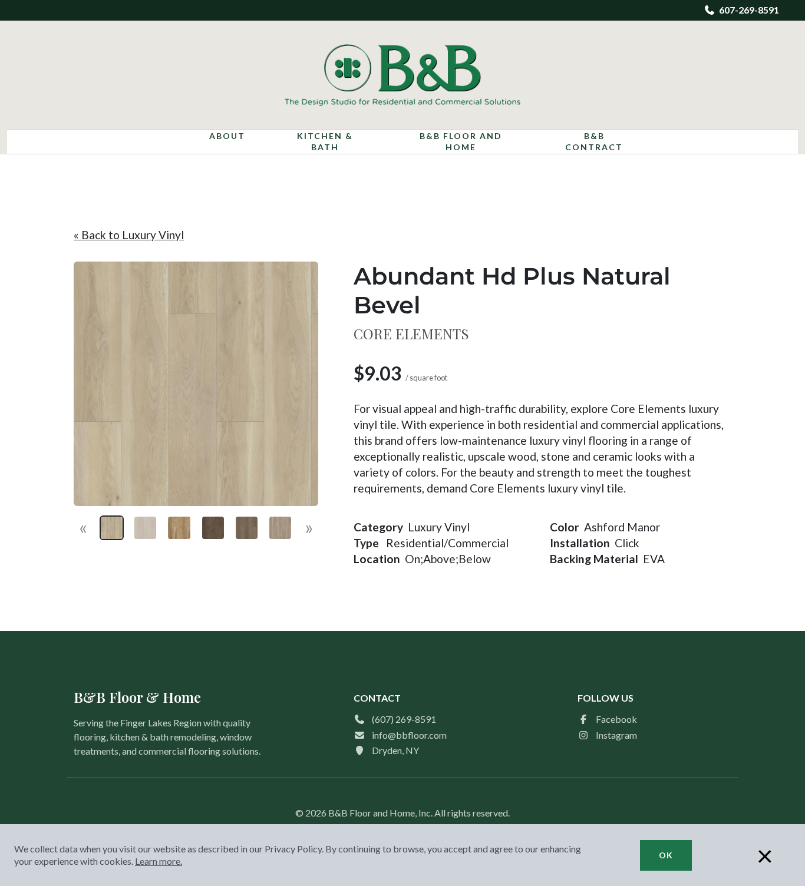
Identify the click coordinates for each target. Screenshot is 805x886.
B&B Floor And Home (461, 142)
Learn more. (158, 861)
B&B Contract (594, 142)
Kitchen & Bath (325, 142)
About (227, 136)
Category (378, 527)
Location (377, 559)
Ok (666, 855)
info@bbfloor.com (409, 734)
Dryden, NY (395, 750)
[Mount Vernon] (247, 527)
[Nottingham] (179, 527)
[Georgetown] (280, 527)
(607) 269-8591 (404, 719)
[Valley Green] (213, 527)
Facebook (616, 719)
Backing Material (594, 559)
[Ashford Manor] (112, 527)
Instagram (616, 734)
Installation (580, 543)
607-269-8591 (749, 9)
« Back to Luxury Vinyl (129, 235)
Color (564, 527)
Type (366, 543)
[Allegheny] (145, 527)
